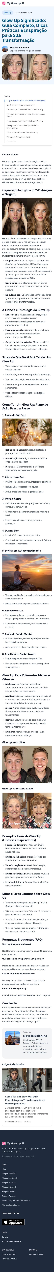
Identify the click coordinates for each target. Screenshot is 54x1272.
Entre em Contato (36, 1254)
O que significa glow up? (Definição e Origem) (26, 101)
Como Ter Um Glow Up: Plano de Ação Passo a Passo (26, 115)
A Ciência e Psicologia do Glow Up (21, 105)
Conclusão (11, 141)
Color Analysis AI (9, 1254)
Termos (5, 1237)
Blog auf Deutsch (9, 1187)
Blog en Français (9, 1182)
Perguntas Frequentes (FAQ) (18, 137)
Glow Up (7, 12)
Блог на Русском (9, 1196)
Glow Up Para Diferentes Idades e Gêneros (25, 121)
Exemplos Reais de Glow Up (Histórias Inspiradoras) (22, 126)
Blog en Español (9, 1173)
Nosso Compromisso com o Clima (16, 1200)
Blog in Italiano (8, 1191)
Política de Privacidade (11, 1241)
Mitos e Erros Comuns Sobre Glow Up (22, 132)
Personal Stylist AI (9, 1259)
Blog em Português (10, 1178)
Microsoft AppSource (11, 1205)
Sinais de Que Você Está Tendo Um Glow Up (25, 110)
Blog (4, 1169)
